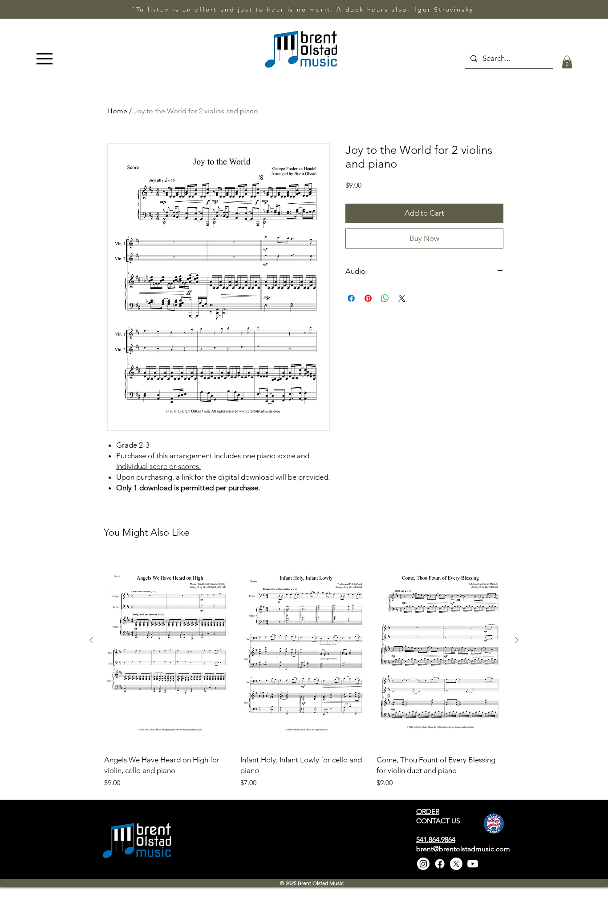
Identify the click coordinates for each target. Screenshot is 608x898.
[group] (304, 672)
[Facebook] (440, 864)
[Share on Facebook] (351, 298)
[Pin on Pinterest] (368, 298)
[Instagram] (423, 864)
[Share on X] (402, 298)
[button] (567, 62)
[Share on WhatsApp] (385, 298)
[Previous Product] (91, 640)
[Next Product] (516, 640)
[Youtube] (472, 864)
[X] (456, 864)
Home (117, 111)
